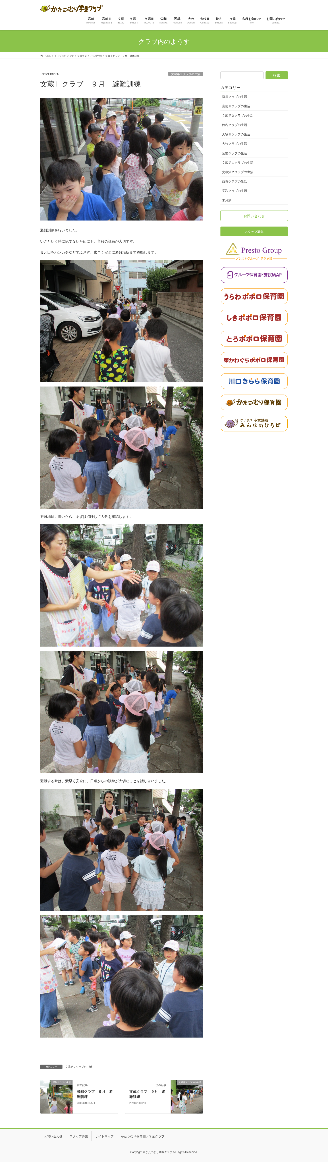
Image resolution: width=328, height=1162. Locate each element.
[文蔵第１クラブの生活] (187, 1096)
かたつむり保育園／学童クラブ (142, 1136)
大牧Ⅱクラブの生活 (236, 134)
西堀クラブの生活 (234, 181)
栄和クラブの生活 (234, 190)
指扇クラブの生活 (234, 96)
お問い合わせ (53, 1136)
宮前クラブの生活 (234, 153)
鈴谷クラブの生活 (234, 124)
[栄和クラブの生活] (56, 1096)
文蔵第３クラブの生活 (237, 115)
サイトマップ (104, 1136)
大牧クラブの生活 (234, 143)
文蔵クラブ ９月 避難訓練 (147, 1094)
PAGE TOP (317, 1123)
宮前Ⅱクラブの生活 (236, 106)
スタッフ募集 (78, 1136)
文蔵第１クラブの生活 (237, 162)
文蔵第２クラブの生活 (185, 74)
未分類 (226, 200)
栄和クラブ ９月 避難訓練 (95, 1094)
